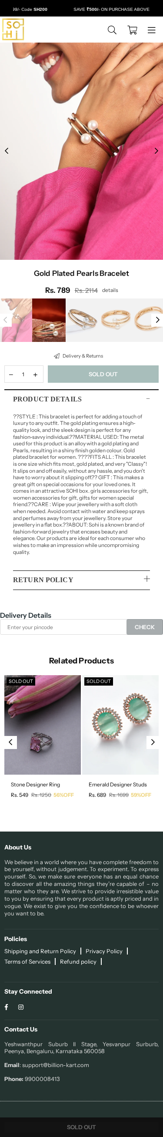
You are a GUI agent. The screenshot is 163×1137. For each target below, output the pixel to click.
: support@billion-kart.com (54, 1064)
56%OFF (63, 795)
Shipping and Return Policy (40, 951)
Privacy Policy (104, 951)
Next (156, 151)
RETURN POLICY (43, 579)
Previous (6, 151)
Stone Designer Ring (35, 784)
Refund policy (78, 961)
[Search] (112, 29)
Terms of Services (27, 961)
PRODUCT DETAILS (47, 399)
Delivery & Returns (82, 356)
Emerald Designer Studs (118, 784)
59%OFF (141, 795)
